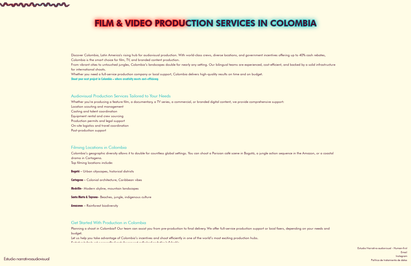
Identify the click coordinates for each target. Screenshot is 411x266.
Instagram (401, 256)
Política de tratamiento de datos (389, 260)
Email (404, 252)
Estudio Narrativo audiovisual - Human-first (382, 248)
